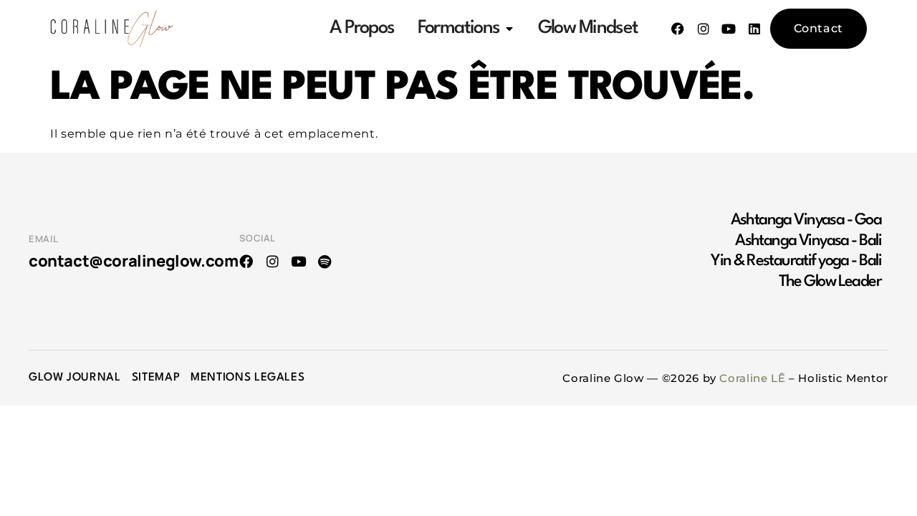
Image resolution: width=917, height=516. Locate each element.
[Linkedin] (754, 28)
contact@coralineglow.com (133, 261)
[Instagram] (703, 28)
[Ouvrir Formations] (509, 28)
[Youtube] (729, 28)
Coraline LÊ (752, 378)
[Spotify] (325, 261)
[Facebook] (677, 28)
